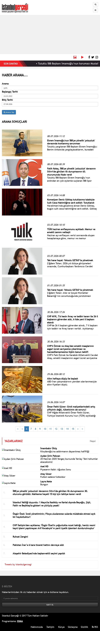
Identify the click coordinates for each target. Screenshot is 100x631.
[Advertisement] (50, 34)
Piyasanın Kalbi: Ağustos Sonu (55, 469)
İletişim (50, 626)
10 (45, 428)
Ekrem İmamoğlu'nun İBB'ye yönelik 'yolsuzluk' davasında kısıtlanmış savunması (71, 142)
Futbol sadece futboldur (52, 476)
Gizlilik (84, 626)
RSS (96, 626)
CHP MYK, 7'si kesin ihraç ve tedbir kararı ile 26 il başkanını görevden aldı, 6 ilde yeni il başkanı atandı (72, 319)
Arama (5, 83)
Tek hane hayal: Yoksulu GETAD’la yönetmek (70, 260)
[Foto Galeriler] (75, 57)
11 (50, 428)
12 (56, 428)
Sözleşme (73, 626)
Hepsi (93, 441)
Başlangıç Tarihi (10, 91)
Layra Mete (46, 481)
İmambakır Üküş (48, 448)
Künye (61, 626)
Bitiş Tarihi (7, 99)
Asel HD (44, 466)
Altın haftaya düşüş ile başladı (62, 378)
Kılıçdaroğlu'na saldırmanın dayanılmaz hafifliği (64, 451)
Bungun (44, 484)
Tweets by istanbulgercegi (18, 564)
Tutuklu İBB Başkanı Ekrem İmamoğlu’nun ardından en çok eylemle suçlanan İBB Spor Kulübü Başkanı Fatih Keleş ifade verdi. (69, 180)
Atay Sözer (46, 473)
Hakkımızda (37, 626)
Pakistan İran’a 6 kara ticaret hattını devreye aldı (38, 544)
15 (73, 428)
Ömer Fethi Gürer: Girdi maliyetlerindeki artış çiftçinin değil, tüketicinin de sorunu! (71, 408)
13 (62, 428)
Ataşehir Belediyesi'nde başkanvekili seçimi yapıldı (39, 553)
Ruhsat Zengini (20, 536)
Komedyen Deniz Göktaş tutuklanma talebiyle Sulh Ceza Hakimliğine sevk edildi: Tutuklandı (71, 201)
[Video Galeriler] (83, 57)
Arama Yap (9, 112)
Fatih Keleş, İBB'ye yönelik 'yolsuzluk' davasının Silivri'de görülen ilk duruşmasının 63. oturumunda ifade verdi (71, 171)
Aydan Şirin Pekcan (50, 455)
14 (67, 428)
